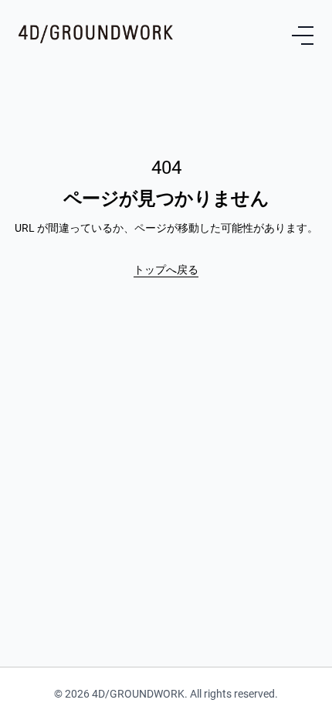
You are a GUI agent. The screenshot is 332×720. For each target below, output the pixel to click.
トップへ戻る (166, 269)
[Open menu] (302, 35)
